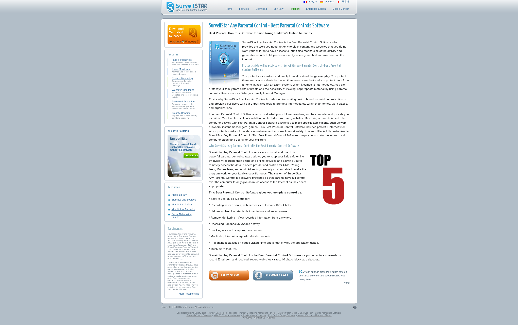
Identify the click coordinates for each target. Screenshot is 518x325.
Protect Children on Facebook (222, 313)
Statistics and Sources (184, 199)
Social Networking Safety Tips (191, 313)
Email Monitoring (181, 69)
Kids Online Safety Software (281, 315)
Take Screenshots (182, 59)
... (182, 258)
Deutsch (329, 1)
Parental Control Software (199, 315)
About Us (247, 318)
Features (244, 8)
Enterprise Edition (316, 8)
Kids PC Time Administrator (227, 315)
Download (261, 8)
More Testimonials (189, 293)
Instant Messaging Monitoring (253, 313)
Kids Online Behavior (183, 209)
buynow (230, 275)
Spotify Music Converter (254, 315)
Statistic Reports (181, 113)
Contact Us (259, 318)
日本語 (345, 1)
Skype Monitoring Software (328, 313)
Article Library (179, 194)
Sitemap (271, 318)
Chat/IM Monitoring (182, 78)
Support (295, 8)
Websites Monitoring (183, 90)
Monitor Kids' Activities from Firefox (314, 315)
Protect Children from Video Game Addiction (291, 313)
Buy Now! (279, 8)
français (313, 1)
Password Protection (183, 101)
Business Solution (178, 131)
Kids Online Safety (182, 204)
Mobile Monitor (340, 8)
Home (229, 8)
